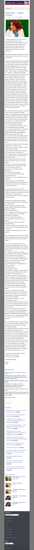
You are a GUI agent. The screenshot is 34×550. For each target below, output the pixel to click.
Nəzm (7, 526)
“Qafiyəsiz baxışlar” (17, 483)
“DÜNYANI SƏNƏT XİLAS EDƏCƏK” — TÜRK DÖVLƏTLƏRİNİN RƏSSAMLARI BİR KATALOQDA (16, 439)
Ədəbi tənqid (9, 534)
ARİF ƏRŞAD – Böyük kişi (12, 447)
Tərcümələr (8, 529)
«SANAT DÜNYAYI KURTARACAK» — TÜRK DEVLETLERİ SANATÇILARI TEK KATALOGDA (15, 421)
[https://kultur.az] (17, 4)
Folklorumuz (9, 521)
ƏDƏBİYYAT (20, 17)
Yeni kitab (8, 532)
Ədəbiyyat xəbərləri (10, 537)
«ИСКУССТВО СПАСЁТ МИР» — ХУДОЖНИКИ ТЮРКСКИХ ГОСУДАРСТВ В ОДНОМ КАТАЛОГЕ (16, 433)
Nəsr (16, 17)
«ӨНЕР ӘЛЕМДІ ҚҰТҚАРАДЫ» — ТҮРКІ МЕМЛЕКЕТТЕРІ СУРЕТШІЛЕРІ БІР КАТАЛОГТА (16, 427)
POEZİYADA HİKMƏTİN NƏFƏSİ (14, 456)
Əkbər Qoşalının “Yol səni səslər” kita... (18, 477)
